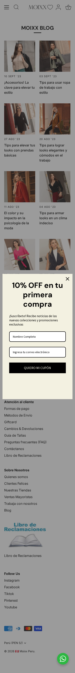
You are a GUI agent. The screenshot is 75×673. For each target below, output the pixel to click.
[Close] (67, 279)
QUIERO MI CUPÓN (37, 368)
